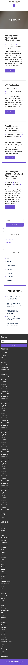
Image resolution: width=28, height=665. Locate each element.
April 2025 (3, 384)
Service (3, 629)
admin (19, 44)
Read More (10, 70)
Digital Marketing (5, 537)
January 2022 (4, 478)
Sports (2, 644)
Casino (2, 533)
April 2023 (3, 442)
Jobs (2, 588)
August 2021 (4, 490)
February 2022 (4, 476)
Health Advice (11, 277)
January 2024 (4, 420)
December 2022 (5, 451)
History (3, 576)
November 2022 (5, 454)
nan (2, 603)
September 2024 (5, 401)
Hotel (2, 586)
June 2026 (3, 357)
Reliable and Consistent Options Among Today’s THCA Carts (14, 318)
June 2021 (3, 495)
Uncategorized (5, 656)
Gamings (9, 280)
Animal (2, 525)
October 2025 (4, 374)
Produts (3, 620)
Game (2, 559)
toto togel (8, 242)
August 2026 (4, 352)
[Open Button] (14, 5)
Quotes (3, 622)
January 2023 (4, 449)
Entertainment (4, 545)
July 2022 (3, 464)
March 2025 (4, 386)
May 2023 (3, 439)
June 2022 (3, 466)
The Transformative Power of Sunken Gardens (14, 324)
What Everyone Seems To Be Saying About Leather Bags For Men (14, 174)
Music (2, 600)
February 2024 (4, 418)
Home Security (5, 583)
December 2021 (5, 480)
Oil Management (5, 608)
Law (2, 591)
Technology (4, 649)
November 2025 (5, 372)
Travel (2, 651)
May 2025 (3, 381)
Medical (3, 598)
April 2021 (3, 500)
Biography (3, 528)
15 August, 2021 (10, 134)
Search (14, 225)
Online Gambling (5, 610)
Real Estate (4, 624)
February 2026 (4, 364)
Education (3, 540)
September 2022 (5, 459)
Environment (4, 547)
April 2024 (3, 413)
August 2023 (4, 432)
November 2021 (5, 483)
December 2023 (5, 422)
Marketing (3, 593)
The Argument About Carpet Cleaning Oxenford (13, 38)
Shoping (3, 634)
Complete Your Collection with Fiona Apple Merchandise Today (14, 298)
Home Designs (11, 265)
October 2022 (4, 456)
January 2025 (4, 391)
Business (18, 46)
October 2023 (4, 427)
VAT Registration (12, 85)
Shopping (3, 637)
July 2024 (3, 406)
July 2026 (3, 355)
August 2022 (4, 461)
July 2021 (3, 493)
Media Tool (4, 595)
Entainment (4, 542)
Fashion (3, 550)
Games (3, 562)
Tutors (2, 653)
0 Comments (10, 46)
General (3, 569)
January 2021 (4, 507)
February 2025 (4, 389)
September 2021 (5, 488)
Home (2, 579)
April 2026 (3, 362)
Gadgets (9, 269)
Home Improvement (6, 581)
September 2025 (5, 377)
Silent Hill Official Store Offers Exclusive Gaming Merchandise (14, 305)
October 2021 (4, 485)
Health (2, 571)
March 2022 (4, 473)
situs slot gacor (10, 239)
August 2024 (4, 403)
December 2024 (5, 393)
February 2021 (4, 505)
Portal (2, 615)
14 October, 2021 (11, 89)
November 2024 (5, 396)
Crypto (2, 535)
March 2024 (4, 415)
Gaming (3, 564)
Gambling (3, 557)
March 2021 (4, 502)
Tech (8, 258)
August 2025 (4, 379)
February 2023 (4, 447)
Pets (2, 612)
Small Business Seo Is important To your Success (12, 128)
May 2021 (3, 497)
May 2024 (3, 410)
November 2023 (5, 425)
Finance (3, 552)
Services (3, 632)
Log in (2, 517)
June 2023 (3, 437)
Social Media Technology (7, 641)
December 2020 (5, 509)
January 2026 (4, 367)
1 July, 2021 (9, 182)
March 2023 (4, 444)
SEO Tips (9, 262)
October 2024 (4, 398)
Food (2, 554)
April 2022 (3, 471)
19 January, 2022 (11, 44)
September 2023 (5, 430)
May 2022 (3, 468)
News (2, 605)
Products (9, 273)
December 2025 (5, 369)
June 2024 (3, 408)
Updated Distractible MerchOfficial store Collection (12, 311)
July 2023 (3, 435)
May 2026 (3, 360)
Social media (4, 639)
